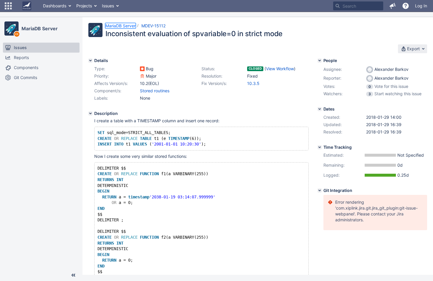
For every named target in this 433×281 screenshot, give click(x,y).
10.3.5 (253, 83)
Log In (421, 5)
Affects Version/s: (111, 83)
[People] (320, 60)
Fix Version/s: (214, 83)
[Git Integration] (320, 190)
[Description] (90, 113)
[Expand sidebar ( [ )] (73, 275)
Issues (108, 5)
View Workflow (280, 68)
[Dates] (320, 109)
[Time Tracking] (320, 147)
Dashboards (54, 5)
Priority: (101, 75)
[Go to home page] (26, 6)
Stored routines (154, 90)
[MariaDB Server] (11, 28)
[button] (8, 6)
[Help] (405, 6)
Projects (84, 5)
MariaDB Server (40, 28)
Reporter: (332, 78)
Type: (99, 68)
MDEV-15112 (153, 25)
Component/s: (107, 90)
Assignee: (332, 69)
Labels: (101, 98)
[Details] (90, 60)
